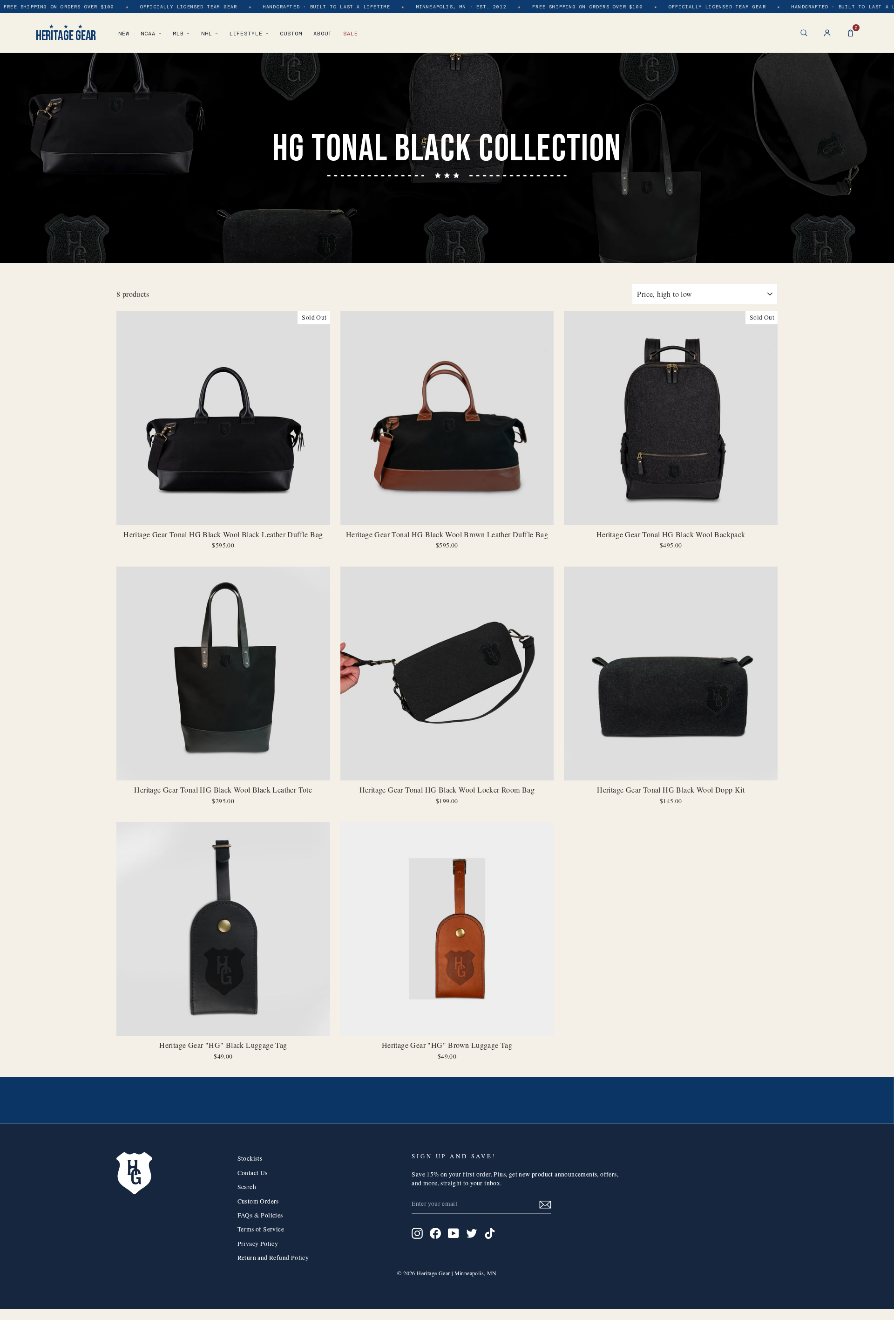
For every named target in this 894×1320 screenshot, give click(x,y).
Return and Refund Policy (273, 1257)
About (322, 33)
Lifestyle (246, 33)
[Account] (827, 33)
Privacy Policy (257, 1243)
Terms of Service (260, 1229)
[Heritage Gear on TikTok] (489, 1233)
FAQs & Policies (260, 1215)
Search (246, 1187)
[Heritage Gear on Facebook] (435, 1233)
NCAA (148, 33)
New (123, 33)
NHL (206, 33)
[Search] (804, 33)
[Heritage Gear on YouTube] (453, 1233)
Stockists (250, 1158)
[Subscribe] (545, 1204)
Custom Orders (258, 1201)
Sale (350, 33)
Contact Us (252, 1173)
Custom (291, 33)
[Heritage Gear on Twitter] (471, 1233)
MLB (178, 33)
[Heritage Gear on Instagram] (417, 1233)
